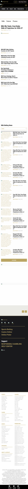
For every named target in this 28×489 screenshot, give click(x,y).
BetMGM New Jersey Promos (20, 451)
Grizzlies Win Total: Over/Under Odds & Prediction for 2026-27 (18, 174)
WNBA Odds (17, 410)
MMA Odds (3, 405)
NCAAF (11, 9)
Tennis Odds (4, 409)
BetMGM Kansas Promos (19, 438)
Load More (14, 260)
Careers (3, 449)
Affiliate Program (5, 448)
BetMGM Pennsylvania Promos (20, 457)
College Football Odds (18, 399)
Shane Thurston (3, 30)
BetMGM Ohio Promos (18, 456)
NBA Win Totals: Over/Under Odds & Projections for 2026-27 (20, 134)
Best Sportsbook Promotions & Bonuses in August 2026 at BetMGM (7, 70)
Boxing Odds (4, 399)
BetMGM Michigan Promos (19, 446)
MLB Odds (16, 401)
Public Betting (20, 9)
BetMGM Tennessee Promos (19, 458)
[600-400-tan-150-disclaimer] (14, 272)
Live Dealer (3, 416)
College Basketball (5, 431)
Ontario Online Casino (5, 421)
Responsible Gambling (11, 344)
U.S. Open (3, 437)
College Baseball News (19, 416)
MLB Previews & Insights (19, 420)
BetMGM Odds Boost (18, 431)
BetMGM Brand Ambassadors (7, 454)
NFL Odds (16, 405)
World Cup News (18, 419)
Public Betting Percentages (6, 461)
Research (3, 457)
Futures (8, 21)
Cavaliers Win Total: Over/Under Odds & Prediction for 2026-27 (18, 251)
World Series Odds (5, 441)
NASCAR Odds (4, 406)
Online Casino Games (5, 417)
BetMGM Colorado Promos (19, 433)
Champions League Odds (19, 396)
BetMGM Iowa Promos (18, 437)
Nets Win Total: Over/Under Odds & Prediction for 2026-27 (20, 182)
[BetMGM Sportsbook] (5, 2)
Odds (3, 21)
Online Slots (4, 419)
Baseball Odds (4, 396)
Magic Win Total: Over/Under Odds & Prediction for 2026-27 (20, 227)
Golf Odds (3, 401)
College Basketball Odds (19, 398)
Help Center (6, 346)
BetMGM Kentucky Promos (19, 439)
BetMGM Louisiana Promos (19, 441)
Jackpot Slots (4, 414)
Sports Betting (7, 329)
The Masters (4, 436)
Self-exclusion (4, 459)
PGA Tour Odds (17, 408)
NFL (7, 9)
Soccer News (17, 414)
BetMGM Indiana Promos (19, 436)
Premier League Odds (18, 409)
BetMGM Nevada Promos (19, 449)
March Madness (4, 442)
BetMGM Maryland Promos (19, 442)
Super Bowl (3, 435)
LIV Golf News (17, 400)
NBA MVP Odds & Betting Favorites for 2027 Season (7, 50)
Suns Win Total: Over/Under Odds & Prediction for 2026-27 (20, 196)
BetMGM (2, 73)
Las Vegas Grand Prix (5, 430)
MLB (15, 9)
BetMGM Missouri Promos (19, 448)
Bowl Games (4, 426)
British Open (4, 427)
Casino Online (6, 332)
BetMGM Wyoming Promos (19, 464)
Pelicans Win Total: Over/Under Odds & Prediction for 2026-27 (18, 166)
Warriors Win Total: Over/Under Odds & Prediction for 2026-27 (18, 210)
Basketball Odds (4, 398)
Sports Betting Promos (19, 427)
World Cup (3, 440)
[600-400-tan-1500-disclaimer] (14, 291)
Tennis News (17, 415)
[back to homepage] (3, 5)
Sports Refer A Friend (18, 428)
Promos (3, 9)
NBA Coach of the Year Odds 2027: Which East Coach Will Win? (9, 83)
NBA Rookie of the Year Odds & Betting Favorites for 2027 (8, 56)
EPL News (16, 411)
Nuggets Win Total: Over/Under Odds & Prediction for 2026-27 (18, 235)
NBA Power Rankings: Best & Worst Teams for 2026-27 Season (9, 76)
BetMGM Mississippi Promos (20, 447)
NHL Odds (16, 406)
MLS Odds (16, 403)
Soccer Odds (4, 408)
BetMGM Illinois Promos (19, 434)
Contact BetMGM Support (6, 456)
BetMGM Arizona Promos (19, 432)
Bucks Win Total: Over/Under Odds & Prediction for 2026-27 (20, 143)
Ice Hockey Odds (4, 403)
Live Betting (4, 404)
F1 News (16, 418)
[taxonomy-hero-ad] (14, 39)
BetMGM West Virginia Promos (20, 463)
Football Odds (4, 400)
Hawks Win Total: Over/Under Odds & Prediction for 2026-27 (18, 219)
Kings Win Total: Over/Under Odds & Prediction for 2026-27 (20, 151)
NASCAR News (17, 413)
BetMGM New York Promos (19, 452)
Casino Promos (17, 426)
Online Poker (6, 335)
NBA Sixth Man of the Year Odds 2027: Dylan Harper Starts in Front (9, 62)
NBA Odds (16, 404)
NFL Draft (3, 432)
